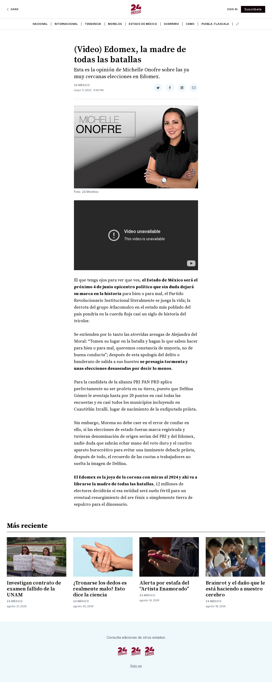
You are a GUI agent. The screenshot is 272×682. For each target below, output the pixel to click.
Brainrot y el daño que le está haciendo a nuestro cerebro (235, 589)
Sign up (136, 666)
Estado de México (143, 23)
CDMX (190, 23)
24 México (82, 85)
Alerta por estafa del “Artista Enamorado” (164, 586)
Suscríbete (253, 9)
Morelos (115, 23)
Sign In (232, 9)
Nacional (40, 23)
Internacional (66, 23)
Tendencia (93, 23)
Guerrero (171, 23)
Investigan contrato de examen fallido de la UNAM (34, 589)
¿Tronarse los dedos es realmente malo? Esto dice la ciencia (100, 589)
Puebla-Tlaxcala (215, 23)
